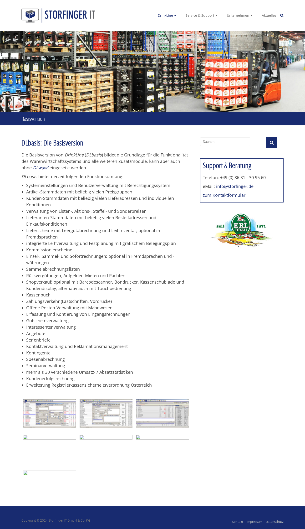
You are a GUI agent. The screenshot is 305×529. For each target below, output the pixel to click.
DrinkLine (165, 15)
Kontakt (237, 521)
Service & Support (200, 15)
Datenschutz (275, 521)
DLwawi (40, 168)
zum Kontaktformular (224, 195)
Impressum (254, 521)
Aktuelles (269, 15)
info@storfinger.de (235, 186)
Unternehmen (238, 15)
